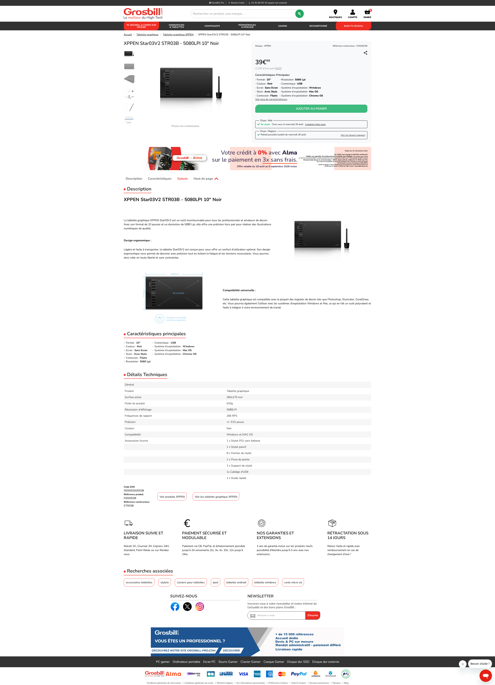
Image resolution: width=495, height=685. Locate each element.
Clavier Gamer (251, 661)
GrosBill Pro (218, 2)
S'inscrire (312, 615)
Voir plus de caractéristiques (271, 99)
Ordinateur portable (186, 661)
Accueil (128, 34)
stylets (164, 582)
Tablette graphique (147, 34)
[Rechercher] (299, 13)
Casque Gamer (274, 661)
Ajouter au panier (311, 108)
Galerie (182, 179)
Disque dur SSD (298, 661)
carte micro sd (293, 582)
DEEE (278, 68)
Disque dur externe (325, 661)
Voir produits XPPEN (172, 497)
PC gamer (163, 661)
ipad (215, 582)
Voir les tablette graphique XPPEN (216, 497)
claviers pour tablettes (191, 582)
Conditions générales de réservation (164, 683)
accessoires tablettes (139, 582)
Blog (346, 683)
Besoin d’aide (237, 2)
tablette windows (265, 582)
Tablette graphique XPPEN (178, 34)
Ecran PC (209, 661)
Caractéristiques (160, 179)
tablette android (236, 582)
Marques (337, 683)
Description (134, 179)
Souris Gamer (228, 661)
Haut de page (203, 179)
